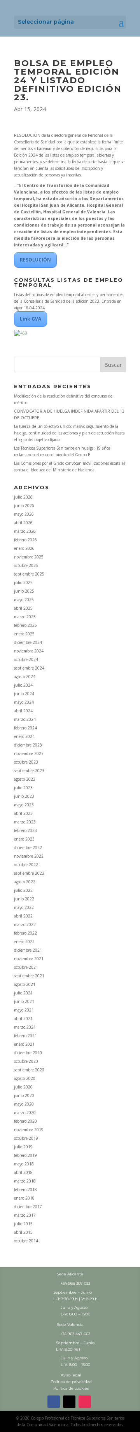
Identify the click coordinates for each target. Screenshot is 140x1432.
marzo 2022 (25, 924)
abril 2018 (23, 1172)
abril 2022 (23, 916)
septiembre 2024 (29, 668)
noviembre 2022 (29, 856)
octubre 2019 (26, 1138)
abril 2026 (23, 522)
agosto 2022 (24, 881)
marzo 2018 (25, 1181)
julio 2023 (23, 787)
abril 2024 (23, 710)
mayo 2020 (24, 1104)
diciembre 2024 (28, 642)
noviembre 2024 (29, 651)
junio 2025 (24, 591)
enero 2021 (24, 1044)
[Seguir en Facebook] (53, 1401)
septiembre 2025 (29, 574)
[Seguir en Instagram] (85, 1401)
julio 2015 (23, 1223)
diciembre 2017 (28, 1206)
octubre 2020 (26, 1061)
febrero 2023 (25, 830)
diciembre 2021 (28, 950)
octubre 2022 (26, 864)
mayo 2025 (24, 599)
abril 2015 (23, 1232)
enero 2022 (24, 941)
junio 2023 (24, 796)
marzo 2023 (25, 822)
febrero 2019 (25, 1155)
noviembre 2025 (29, 557)
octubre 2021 (26, 967)
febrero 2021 (25, 1035)
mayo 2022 (24, 907)
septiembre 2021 (29, 976)
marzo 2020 (25, 1112)
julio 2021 (23, 993)
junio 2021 (24, 1001)
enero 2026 (24, 548)
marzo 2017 (25, 1215)
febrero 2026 (25, 539)
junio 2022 (24, 899)
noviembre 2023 (29, 753)
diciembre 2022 (28, 847)
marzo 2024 (25, 719)
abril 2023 (23, 813)
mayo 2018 (24, 1164)
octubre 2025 (26, 565)
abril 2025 (23, 608)
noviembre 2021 (29, 958)
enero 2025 (24, 634)
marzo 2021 (25, 1027)
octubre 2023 (26, 762)
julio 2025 (23, 582)
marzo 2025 (25, 616)
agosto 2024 (24, 676)
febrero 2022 (25, 933)
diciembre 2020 (28, 1052)
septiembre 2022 (29, 873)
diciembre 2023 (28, 745)
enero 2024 (24, 736)
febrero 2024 (25, 728)
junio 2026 (24, 505)
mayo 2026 (24, 514)
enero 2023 (24, 839)
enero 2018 (24, 1198)
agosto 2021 (24, 984)
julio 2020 (23, 1087)
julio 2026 (23, 497)
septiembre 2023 (29, 770)
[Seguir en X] (69, 1401)
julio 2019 (23, 1146)
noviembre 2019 (29, 1129)
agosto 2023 (24, 779)
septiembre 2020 (29, 1070)
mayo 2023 (24, 805)
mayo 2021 (24, 1010)
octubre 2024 (26, 659)
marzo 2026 (25, 531)
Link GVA (30, 319)
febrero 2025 (25, 625)
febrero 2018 (25, 1189)
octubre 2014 (26, 1241)
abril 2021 (23, 1018)
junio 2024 (24, 693)
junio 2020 (24, 1095)
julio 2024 (23, 685)
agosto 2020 (24, 1078)
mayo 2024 (24, 702)
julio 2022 (23, 890)
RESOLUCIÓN (35, 259)
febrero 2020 (25, 1121)
